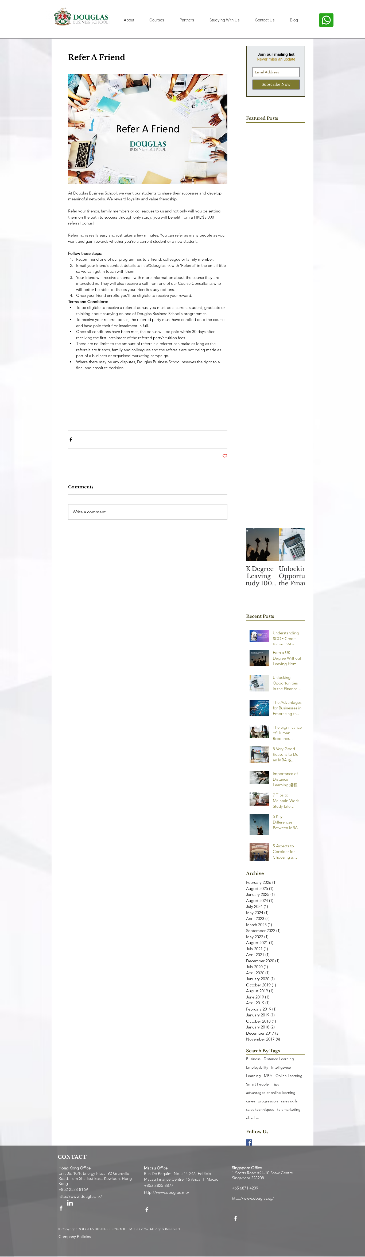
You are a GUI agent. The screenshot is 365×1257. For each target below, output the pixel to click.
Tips (275, 1084)
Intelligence (281, 1067)
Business (253, 1058)
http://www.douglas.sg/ (253, 1198)
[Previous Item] (254, 545)
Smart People (257, 1084)
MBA (268, 1075)
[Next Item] (296, 545)
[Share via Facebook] (70, 439)
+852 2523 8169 (73, 1189)
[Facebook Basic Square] (249, 1142)
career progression (262, 1101)
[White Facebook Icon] (61, 1208)
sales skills (289, 1101)
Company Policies (75, 1236)
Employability (257, 1067)
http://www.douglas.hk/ (80, 1196)
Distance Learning (279, 1058)
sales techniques (260, 1109)
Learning (253, 1075)
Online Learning (288, 1075)
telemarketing (289, 1109)
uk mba (252, 1118)
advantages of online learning (271, 1092)
